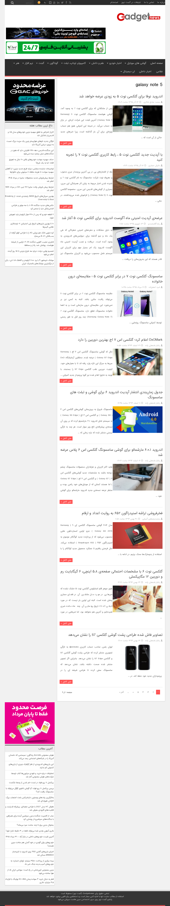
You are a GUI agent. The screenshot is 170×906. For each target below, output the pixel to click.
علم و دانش (97, 63)
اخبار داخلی (145, 72)
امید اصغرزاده (154, 287)
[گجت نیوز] (139, 22)
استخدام (114, 2)
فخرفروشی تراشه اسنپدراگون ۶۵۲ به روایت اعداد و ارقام (122, 513)
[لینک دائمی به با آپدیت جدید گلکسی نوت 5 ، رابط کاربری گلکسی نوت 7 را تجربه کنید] (138, 194)
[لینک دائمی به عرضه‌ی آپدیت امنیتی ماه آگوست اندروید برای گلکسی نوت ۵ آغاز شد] (138, 253)
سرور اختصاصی (87, 899)
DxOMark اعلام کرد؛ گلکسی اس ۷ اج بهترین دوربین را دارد (120, 339)
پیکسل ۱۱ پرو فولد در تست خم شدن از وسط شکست (31, 782)
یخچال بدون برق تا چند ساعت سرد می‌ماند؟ (35, 825)
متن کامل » (66, 143)
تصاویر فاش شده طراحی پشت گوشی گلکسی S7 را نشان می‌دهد (115, 635)
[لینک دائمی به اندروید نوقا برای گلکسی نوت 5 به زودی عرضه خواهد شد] (138, 131)
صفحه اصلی (156, 63)
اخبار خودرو (115, 63)
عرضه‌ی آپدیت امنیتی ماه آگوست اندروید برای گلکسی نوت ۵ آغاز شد (112, 218)
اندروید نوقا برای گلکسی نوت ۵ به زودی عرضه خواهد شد (121, 96)
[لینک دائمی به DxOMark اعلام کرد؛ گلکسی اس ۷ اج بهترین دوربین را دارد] (138, 374)
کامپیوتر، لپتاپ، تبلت (75, 63)
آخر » (121, 692)
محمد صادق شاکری (151, 102)
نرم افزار (29, 63)
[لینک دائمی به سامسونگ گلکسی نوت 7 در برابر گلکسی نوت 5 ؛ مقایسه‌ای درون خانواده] (138, 316)
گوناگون (54, 63)
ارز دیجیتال (129, 72)
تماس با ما (149, 2)
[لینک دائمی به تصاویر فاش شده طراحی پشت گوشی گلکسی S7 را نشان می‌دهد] (138, 669)
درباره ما (161, 2)
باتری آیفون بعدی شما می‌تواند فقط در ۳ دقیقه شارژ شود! (30, 830)
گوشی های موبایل (136, 63)
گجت (41, 63)
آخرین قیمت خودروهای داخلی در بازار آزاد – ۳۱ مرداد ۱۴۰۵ (30, 836)
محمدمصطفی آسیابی (151, 519)
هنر (17, 63)
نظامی (159, 72)
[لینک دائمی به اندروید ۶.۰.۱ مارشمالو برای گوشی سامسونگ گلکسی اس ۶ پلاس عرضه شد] (138, 490)
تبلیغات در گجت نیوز (131, 2)
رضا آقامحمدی (154, 223)
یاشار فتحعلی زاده (152, 345)
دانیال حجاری (154, 165)
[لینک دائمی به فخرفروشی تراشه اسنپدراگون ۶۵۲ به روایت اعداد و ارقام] (138, 548)
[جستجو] (12, 2)
